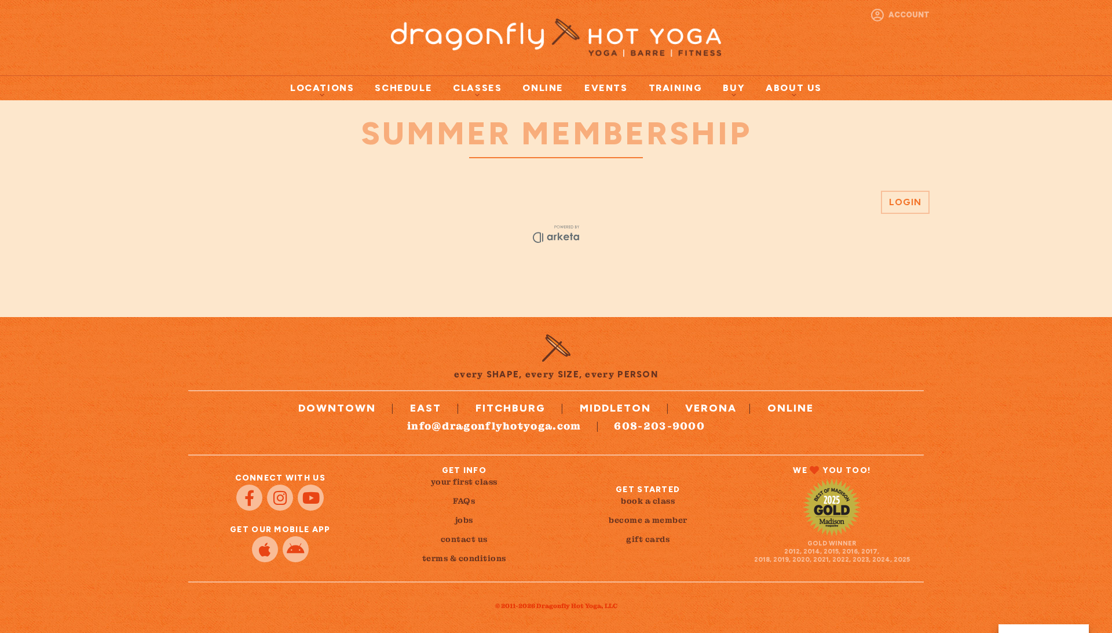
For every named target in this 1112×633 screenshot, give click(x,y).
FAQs (464, 501)
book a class (648, 501)
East (425, 408)
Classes (477, 87)
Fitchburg (510, 408)
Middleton (615, 408)
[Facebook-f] (249, 498)
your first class (464, 481)
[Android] (296, 549)
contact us (464, 539)
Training (676, 87)
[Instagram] (280, 498)
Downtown (337, 408)
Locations (322, 87)
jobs (464, 520)
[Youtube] (311, 498)
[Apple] (265, 549)
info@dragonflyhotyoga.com (494, 425)
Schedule (403, 87)
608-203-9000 (659, 425)
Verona (711, 408)
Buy (734, 87)
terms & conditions (464, 558)
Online (543, 87)
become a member (648, 520)
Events (606, 87)
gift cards (648, 539)
